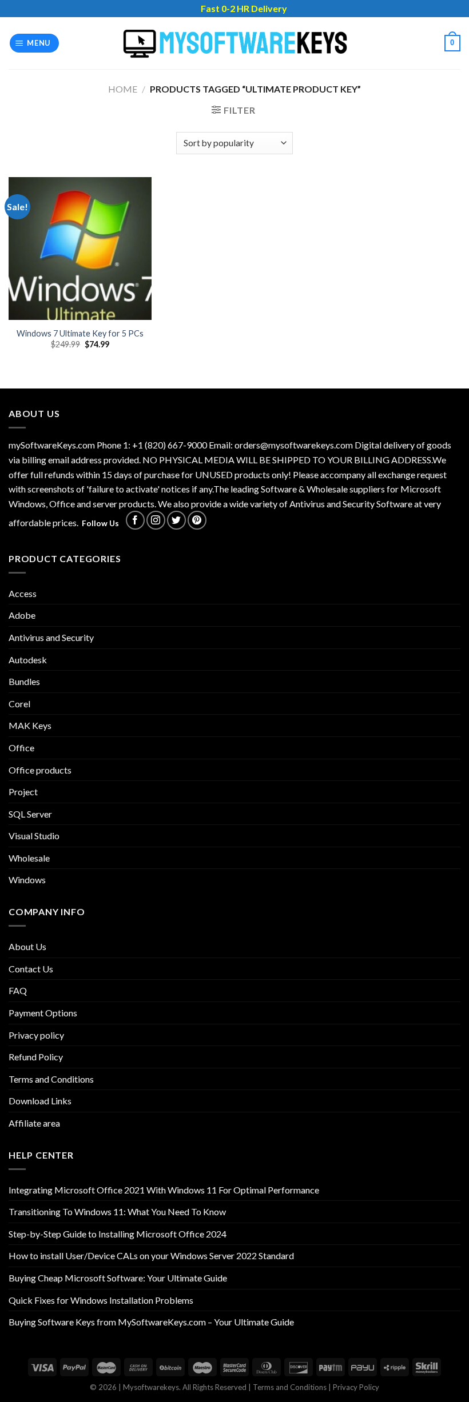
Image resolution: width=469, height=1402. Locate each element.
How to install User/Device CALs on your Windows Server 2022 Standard (151, 1255)
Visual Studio (34, 835)
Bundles (24, 681)
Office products (40, 769)
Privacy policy (36, 1035)
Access (23, 593)
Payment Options (43, 1012)
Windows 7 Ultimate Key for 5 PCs (80, 333)
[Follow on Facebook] (135, 520)
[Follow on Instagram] (155, 520)
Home (122, 88)
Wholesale (29, 857)
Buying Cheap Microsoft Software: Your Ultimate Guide (118, 1277)
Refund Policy (36, 1056)
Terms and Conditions (51, 1078)
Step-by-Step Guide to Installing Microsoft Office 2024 (117, 1233)
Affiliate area (34, 1122)
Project (23, 791)
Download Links (40, 1100)
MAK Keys (30, 725)
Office (21, 747)
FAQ (18, 990)
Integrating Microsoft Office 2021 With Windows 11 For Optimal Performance (164, 1189)
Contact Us (31, 968)
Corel (19, 703)
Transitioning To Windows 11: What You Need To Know (117, 1211)
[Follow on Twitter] (176, 520)
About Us (27, 946)
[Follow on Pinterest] (197, 520)
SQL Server (30, 813)
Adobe (22, 615)
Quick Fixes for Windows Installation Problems (101, 1300)
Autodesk (28, 659)
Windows (27, 879)
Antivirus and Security (51, 637)
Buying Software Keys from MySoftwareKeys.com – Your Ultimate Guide (151, 1321)
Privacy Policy (356, 1387)
